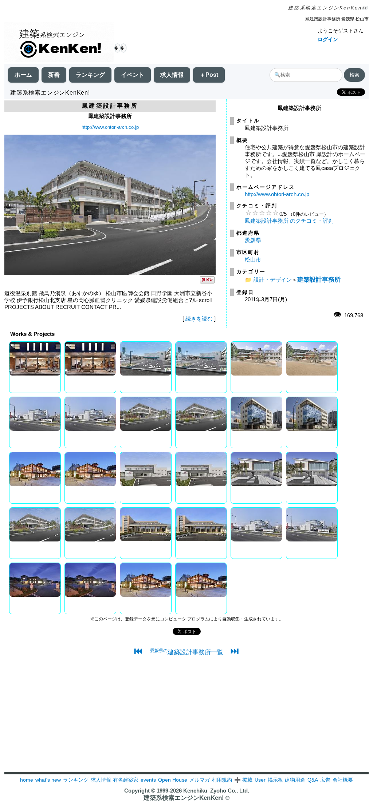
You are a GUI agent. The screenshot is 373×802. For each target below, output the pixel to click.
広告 (325, 780)
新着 (54, 75)
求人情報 (172, 75)
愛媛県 (253, 240)
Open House (172, 780)
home (26, 780)
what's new (48, 780)
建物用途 (295, 780)
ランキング (90, 75)
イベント (132, 75)
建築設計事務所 (319, 279)
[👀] (59, 42)
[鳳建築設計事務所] (110, 273)
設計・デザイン (273, 280)
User (260, 780)
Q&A (312, 780)
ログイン (328, 39)
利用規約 (222, 780)
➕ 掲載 (243, 780)
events (148, 780)
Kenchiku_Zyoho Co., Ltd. (216, 790)
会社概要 (343, 780)
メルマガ (199, 780)
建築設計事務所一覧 (186, 652)
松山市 (253, 260)
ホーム (23, 75)
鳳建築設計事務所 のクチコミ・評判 (289, 221)
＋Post (209, 75)
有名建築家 (125, 780)
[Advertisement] (186, 721)
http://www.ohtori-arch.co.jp (110, 127)
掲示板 (275, 780)
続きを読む (199, 318)
